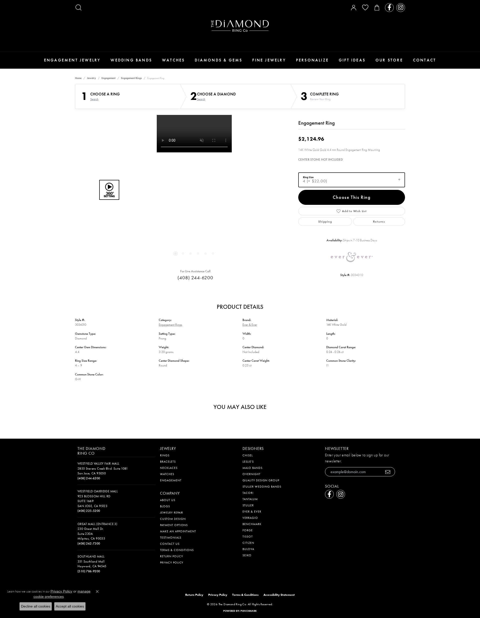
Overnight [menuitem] (251, 474)
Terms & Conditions (177, 550)
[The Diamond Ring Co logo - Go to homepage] (240, 26)
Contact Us (170, 544)
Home (78, 78)
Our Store (389, 60)
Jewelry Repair (171, 513)
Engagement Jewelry (72, 60)
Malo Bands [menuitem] (252, 468)
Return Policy (171, 556)
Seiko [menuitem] (247, 555)
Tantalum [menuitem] (250, 499)
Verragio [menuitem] (250, 518)
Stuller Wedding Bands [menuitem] (261, 487)
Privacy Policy (171, 563)
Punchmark (248, 611)
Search (94, 99)
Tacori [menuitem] (248, 493)
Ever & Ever (249, 324)
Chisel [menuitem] (247, 455)
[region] (194, 190)
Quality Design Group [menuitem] (260, 480)
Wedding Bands (131, 60)
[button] (78, 7)
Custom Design (173, 519)
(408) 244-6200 (195, 278)
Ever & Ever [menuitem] (251, 512)
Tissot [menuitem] (247, 537)
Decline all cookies (35, 606)
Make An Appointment (178, 531)
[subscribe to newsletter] (388, 471)
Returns (379, 222)
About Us (167, 500)
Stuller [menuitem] (248, 505)
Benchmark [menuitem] (252, 524)
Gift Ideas (352, 60)
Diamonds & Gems (218, 60)
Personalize (312, 60)
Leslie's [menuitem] (248, 462)
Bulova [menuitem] (248, 549)
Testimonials (170, 538)
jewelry (91, 78)
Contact (424, 60)
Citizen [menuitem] (248, 543)
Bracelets (168, 462)
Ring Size (308, 177)
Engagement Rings (131, 78)
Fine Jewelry (269, 60)
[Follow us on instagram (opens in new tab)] (400, 7)
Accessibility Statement (279, 595)
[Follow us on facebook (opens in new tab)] (389, 7)
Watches (173, 60)
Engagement (109, 78)
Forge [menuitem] (247, 530)
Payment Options (174, 525)
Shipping (325, 222)
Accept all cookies (70, 606)
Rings (165, 455)
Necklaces (169, 468)
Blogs (165, 506)
